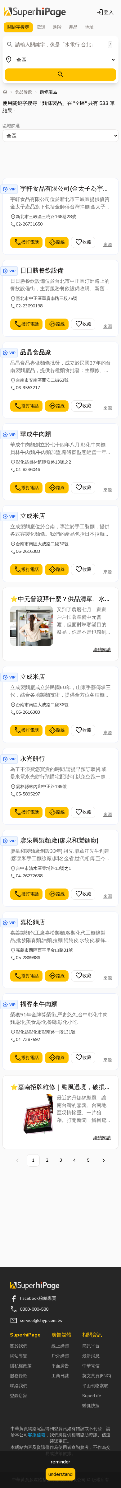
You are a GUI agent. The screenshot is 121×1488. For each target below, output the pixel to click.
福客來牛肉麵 (38, 1004)
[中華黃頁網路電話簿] (35, 12)
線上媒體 (60, 1346)
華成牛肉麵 (35, 434)
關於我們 (18, 1346)
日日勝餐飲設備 (42, 270)
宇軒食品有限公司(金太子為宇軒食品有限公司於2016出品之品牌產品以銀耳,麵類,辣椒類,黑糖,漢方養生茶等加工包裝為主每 (65, 188)
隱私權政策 (21, 1366)
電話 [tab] (41, 27)
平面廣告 (60, 1366)
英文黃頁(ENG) (96, 1376)
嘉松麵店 (32, 922)
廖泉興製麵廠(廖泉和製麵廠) (59, 840)
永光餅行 (32, 758)
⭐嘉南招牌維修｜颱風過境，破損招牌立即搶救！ (57, 1087)
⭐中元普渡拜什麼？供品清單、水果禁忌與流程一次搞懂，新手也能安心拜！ (60, 599)
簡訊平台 (91, 1346)
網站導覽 (18, 1356)
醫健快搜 (91, 1406)
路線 (57, 242)
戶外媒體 (60, 1356)
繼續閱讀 (102, 650)
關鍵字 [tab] (18, 27)
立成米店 (32, 516)
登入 (105, 12)
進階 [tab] (57, 27)
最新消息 (91, 1356)
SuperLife (91, 1396)
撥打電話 (26, 242)
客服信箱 (36, 1435)
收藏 (83, 242)
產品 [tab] (73, 27)
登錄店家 (18, 1396)
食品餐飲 (23, 92)
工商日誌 (60, 1376)
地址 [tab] (89, 27)
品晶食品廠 (35, 352)
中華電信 (91, 1366)
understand (60, 1474)
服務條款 (18, 1376)
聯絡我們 (18, 1386)
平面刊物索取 (95, 1386)
